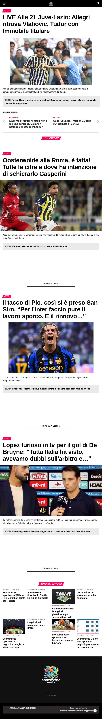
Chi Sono (51, 695)
